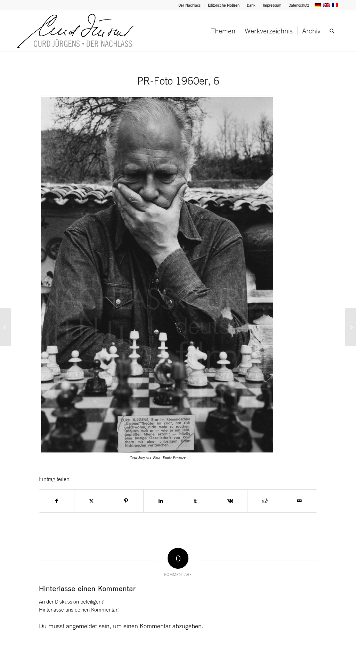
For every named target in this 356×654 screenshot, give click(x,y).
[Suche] (332, 31)
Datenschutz (299, 5)
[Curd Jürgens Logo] (75, 31)
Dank (251, 5)
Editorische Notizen (224, 5)
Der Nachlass (189, 5)
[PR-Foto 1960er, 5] (5, 327)
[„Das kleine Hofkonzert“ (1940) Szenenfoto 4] (350, 327)
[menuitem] (189, 5)
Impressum (272, 5)
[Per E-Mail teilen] (299, 501)
